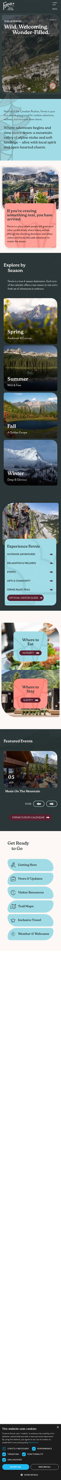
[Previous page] (38, 804)
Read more (33, 1442)
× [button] (58, 1427)
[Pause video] (52, 86)
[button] (30, 1475)
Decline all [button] (45, 1467)
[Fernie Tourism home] (8, 6)
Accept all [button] (15, 1467)
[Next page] (51, 804)
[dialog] (30, 1452)
